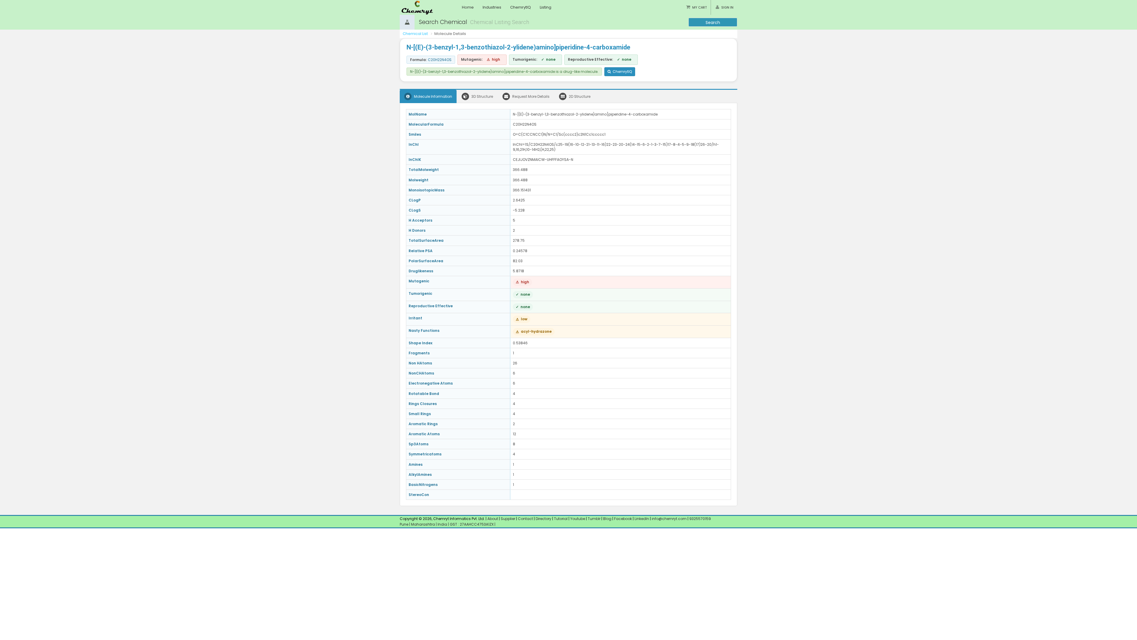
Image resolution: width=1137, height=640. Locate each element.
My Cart (699, 7)
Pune (404, 524)
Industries (492, 7)
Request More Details (530, 96)
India (443, 524)
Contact (526, 518)
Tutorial (561, 518)
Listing (545, 7)
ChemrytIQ (520, 7)
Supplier (508, 518)
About (492, 518)
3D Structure (481, 96)
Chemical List (415, 33)
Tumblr (594, 518)
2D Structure (579, 96)
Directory (544, 518)
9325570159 (699, 518)
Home (468, 7)
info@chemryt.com (669, 518)
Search (713, 22)
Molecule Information (432, 96)
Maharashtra (423, 524)
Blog (607, 518)
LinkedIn (642, 518)
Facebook (623, 518)
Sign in (727, 7)
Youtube (577, 518)
